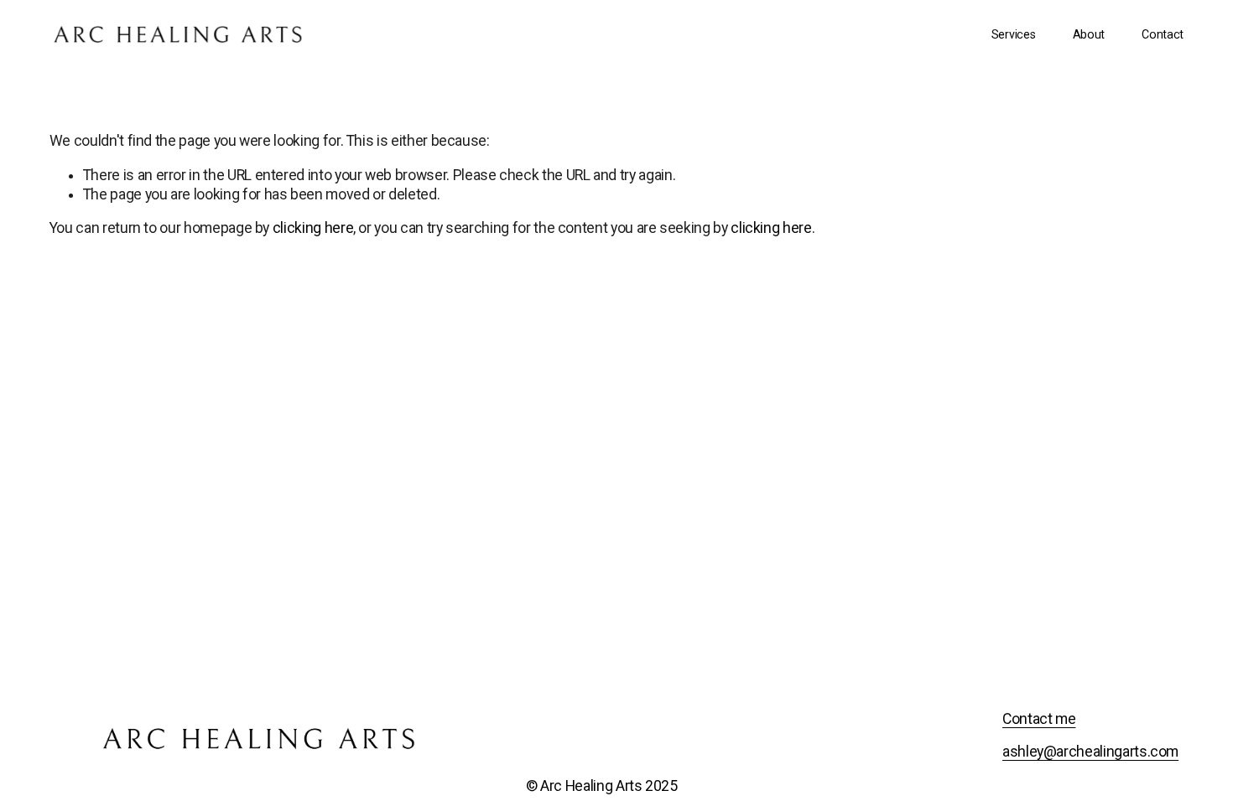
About (1089, 34)
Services (1013, 34)
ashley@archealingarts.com (1090, 751)
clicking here (313, 228)
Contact (1163, 34)
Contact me (1038, 719)
